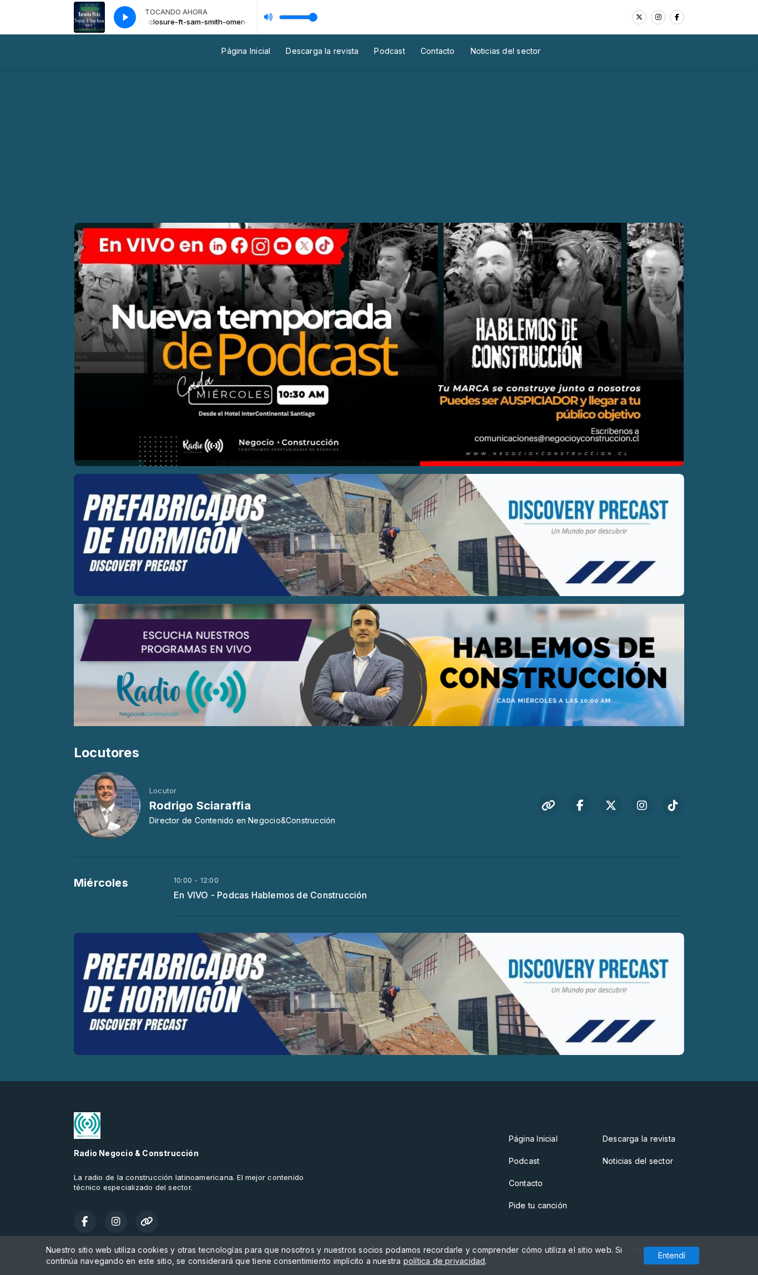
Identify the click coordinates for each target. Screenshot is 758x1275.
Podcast (389, 51)
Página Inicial (245, 51)
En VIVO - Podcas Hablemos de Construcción (270, 895)
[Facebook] (677, 17)
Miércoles (101, 882)
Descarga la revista (322, 51)
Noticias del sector (506, 51)
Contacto (438, 51)
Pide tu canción (538, 1205)
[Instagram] (658, 17)
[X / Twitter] (639, 17)
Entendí (671, 1255)
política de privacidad (444, 1261)
